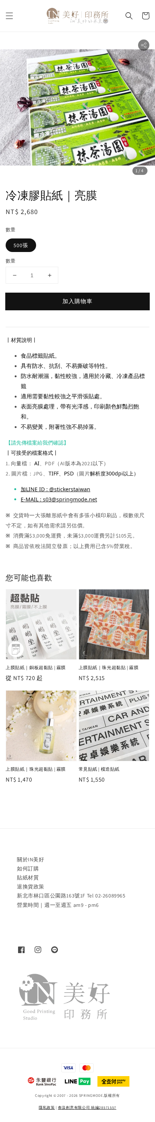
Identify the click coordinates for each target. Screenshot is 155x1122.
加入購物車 (77, 301)
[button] (9, 16)
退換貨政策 (30, 886)
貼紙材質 (28, 877)
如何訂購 (28, 868)
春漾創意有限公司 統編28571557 (87, 1107)
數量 (11, 229)
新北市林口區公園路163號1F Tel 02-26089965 (71, 895)
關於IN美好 (30, 859)
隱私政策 (47, 1107)
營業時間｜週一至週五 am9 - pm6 (58, 905)
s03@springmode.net (70, 499)
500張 (21, 245)
